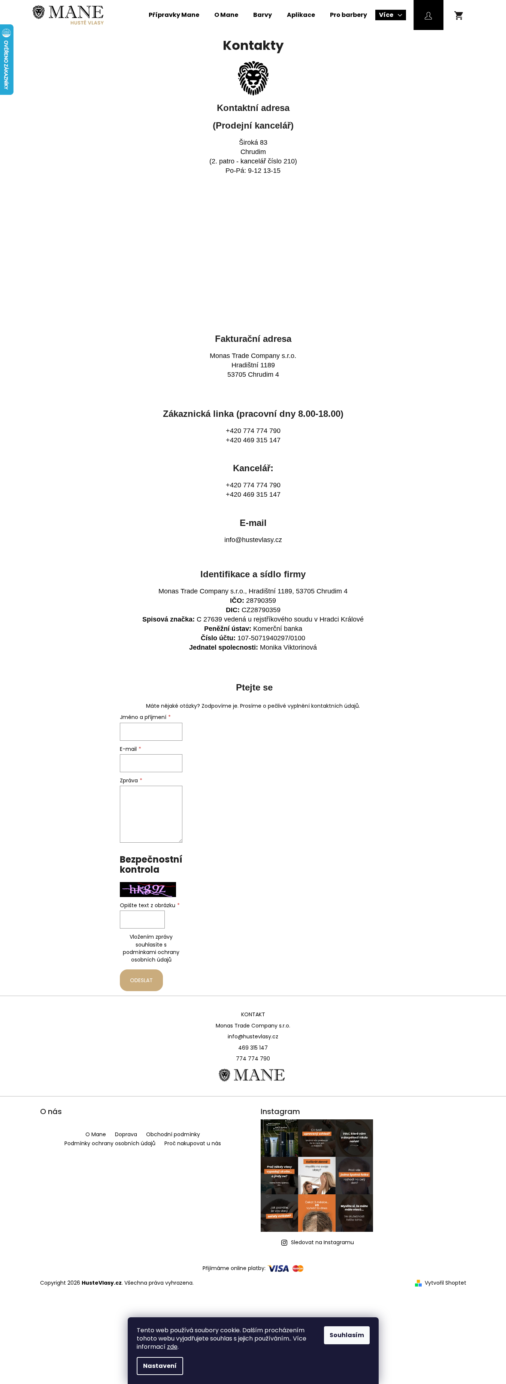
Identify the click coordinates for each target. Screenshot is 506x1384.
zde (172, 1346)
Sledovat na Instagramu (322, 1242)
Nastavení (160, 1366)
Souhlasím (347, 1335)
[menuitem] (174, 15)
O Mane (95, 1134)
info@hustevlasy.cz (253, 540)
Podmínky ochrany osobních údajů (109, 1143)
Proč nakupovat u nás (192, 1143)
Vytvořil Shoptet (445, 1283)
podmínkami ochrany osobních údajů (151, 955)
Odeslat (141, 980)
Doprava (126, 1134)
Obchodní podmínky (173, 1134)
